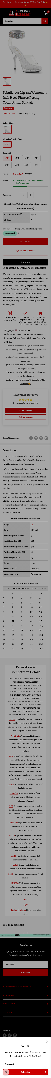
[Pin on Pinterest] (36, 438)
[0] (46, 13)
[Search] (44, 21)
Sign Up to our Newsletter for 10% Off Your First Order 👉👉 (25, 3)
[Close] (47, 1041)
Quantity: (7, 195)
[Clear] (7, 129)
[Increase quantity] (30, 195)
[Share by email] (46, 438)
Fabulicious (9, 113)
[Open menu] (4, 13)
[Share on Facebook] (31, 438)
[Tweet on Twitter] (41, 438)
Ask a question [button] (26, 417)
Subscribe (25, 1072)
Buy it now (25, 262)
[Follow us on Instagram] (15, 1035)
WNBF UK (15, 736)
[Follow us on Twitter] (10, 1035)
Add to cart (25, 241)
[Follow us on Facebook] (5, 1035)
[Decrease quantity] (16, 195)
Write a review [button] (25, 410)
